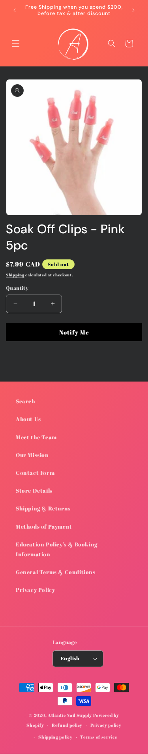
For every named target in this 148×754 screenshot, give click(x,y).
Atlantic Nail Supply (70, 715)
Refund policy (67, 725)
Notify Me (74, 332)
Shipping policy (55, 737)
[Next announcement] (133, 10)
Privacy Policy (35, 589)
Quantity (17, 287)
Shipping (15, 275)
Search (26, 401)
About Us (28, 419)
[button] (15, 43)
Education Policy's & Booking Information (56, 549)
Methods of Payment (44, 526)
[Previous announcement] (14, 10)
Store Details (34, 490)
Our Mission (32, 455)
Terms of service (98, 737)
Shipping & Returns (43, 508)
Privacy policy (106, 725)
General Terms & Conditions (56, 572)
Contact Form (35, 472)
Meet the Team (36, 437)
